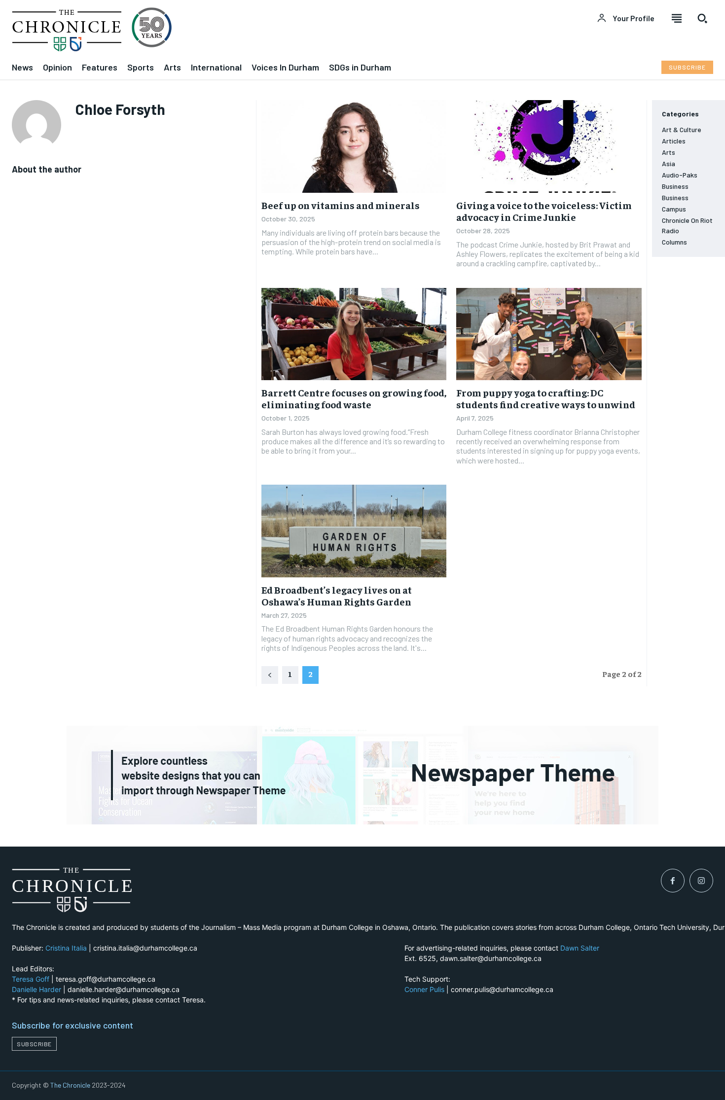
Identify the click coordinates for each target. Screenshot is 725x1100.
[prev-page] (269, 675)
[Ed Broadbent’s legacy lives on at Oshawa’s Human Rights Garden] (354, 531)
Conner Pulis (424, 989)
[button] (702, 18)
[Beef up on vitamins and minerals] (354, 146)
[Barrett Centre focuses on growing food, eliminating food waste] (354, 334)
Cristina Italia (66, 948)
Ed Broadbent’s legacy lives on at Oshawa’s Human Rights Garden (336, 595)
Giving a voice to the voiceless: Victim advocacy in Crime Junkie (544, 211)
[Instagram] (701, 880)
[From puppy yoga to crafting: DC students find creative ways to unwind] (549, 334)
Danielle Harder (36, 989)
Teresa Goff (30, 979)
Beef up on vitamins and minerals (340, 205)
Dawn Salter (579, 948)
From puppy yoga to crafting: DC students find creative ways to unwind (545, 398)
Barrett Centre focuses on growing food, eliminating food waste (353, 398)
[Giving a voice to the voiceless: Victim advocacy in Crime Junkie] (549, 146)
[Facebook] (673, 880)
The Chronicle (70, 1085)
